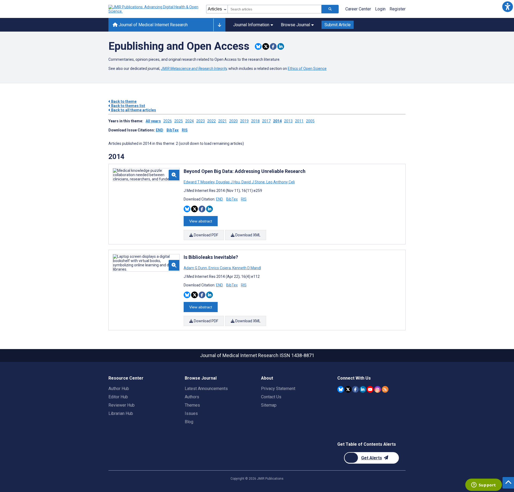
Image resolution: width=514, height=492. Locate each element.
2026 (167, 121)
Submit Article (337, 24)
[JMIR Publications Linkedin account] (363, 389)
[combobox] (275, 9)
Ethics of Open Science (307, 68)
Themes (192, 405)
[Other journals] (219, 24)
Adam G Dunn (196, 268)
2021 (222, 121)
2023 (200, 121)
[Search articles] (330, 9)
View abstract (200, 221)
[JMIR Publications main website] (153, 9)
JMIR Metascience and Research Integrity (194, 68)
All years (153, 121)
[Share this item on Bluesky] (258, 46)
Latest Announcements (206, 388)
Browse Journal (295, 24)
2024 (189, 121)
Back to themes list (127, 106)
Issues (191, 413)
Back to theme (123, 101)
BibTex (173, 130)
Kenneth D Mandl (246, 268)
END (159, 130)
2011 (299, 121)
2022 (211, 121)
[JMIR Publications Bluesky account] (340, 389)
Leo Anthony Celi (280, 182)
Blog (189, 421)
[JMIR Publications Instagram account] (377, 389)
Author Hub (118, 388)
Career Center (358, 9)
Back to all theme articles (133, 110)
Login (380, 9)
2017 (266, 121)
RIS (185, 130)
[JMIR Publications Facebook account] (355, 389)
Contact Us (271, 396)
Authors (192, 396)
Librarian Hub (120, 413)
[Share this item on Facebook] (273, 46)
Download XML (247, 235)
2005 (310, 121)
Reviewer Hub (121, 405)
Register (398, 9)
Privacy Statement (278, 388)
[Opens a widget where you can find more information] (483, 485)
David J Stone (253, 182)
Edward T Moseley (199, 182)
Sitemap (269, 405)
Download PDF (205, 235)
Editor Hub (118, 396)
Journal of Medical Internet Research (153, 24)
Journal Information (251, 24)
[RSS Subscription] (385, 389)
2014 (277, 121)
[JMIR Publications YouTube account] (370, 389)
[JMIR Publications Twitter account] (348, 389)
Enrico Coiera (220, 268)
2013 (288, 121)
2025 (178, 121)
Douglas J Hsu (228, 182)
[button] (507, 7)
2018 (255, 121)
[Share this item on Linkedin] (280, 46)
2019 (244, 121)
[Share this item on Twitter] (265, 46)
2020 (233, 121)
